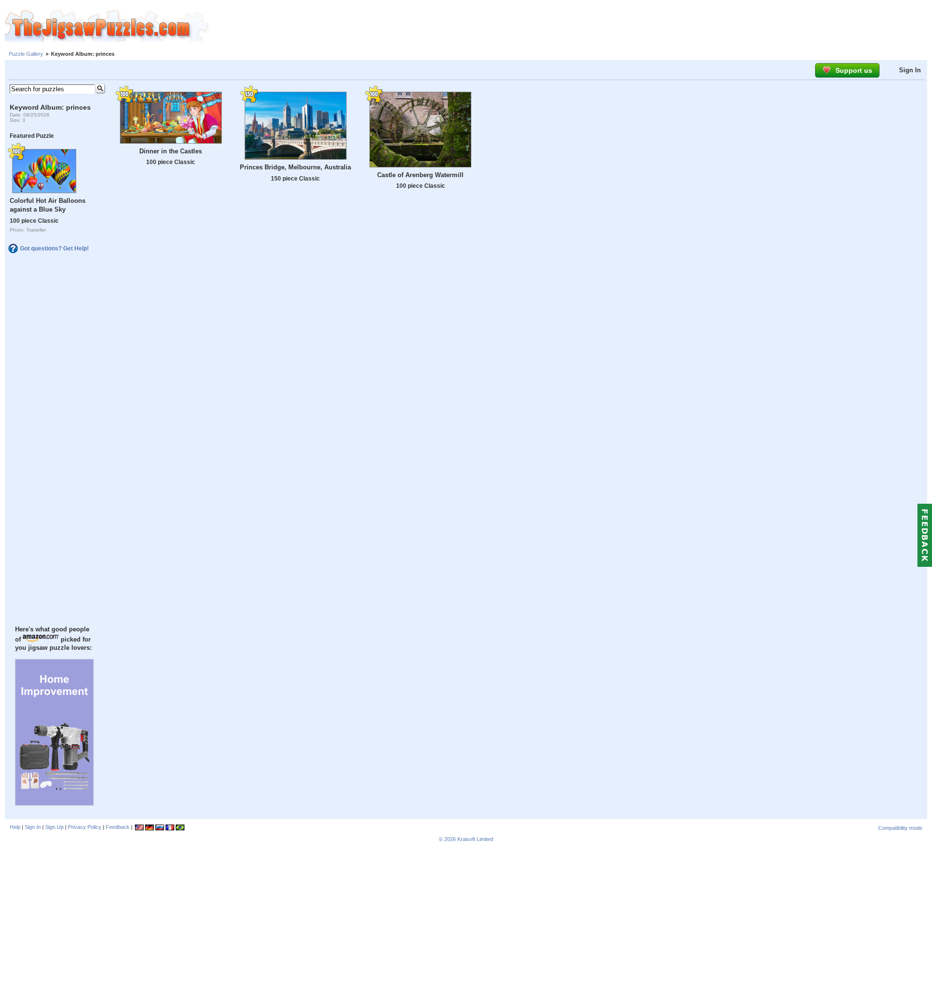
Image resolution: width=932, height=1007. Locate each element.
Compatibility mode (900, 828)
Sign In (910, 70)
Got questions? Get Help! (54, 248)
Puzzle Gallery (26, 54)
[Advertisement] (570, 27)
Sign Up (54, 827)
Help (15, 827)
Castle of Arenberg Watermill (420, 175)
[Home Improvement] (54, 803)
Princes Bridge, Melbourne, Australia (295, 167)
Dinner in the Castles (170, 151)
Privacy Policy (84, 827)
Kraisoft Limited (475, 839)
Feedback (118, 827)
